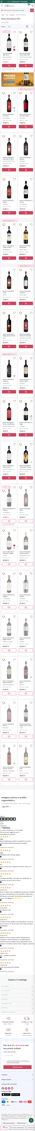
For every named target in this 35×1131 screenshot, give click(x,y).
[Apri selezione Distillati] (32, 1008)
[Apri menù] (2, 5)
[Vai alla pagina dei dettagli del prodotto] (9, 42)
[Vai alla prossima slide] (33, 1)
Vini (7, 14)
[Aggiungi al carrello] (9, 65)
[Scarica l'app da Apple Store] (6, 1094)
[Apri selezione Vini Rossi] (32, 987)
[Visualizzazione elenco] (32, 26)
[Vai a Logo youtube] (12, 1088)
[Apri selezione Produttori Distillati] (32, 1013)
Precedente (4, 834)
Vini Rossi (12, 14)
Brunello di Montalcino (17, 1127)
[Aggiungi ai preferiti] (14, 32)
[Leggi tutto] (10, 806)
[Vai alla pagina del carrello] (32, 6)
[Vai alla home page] (9, 5)
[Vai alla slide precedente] (1, 1)
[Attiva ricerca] (32, 10)
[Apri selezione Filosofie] (32, 1000)
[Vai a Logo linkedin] (9, 1088)
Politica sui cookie (21, 1123)
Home (2, 14)
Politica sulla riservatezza (13, 1062)
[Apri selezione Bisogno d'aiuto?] (32, 1079)
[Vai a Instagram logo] (6, 1088)
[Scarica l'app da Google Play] (15, 1094)
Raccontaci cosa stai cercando (14, 10)
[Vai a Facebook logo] (3, 1088)
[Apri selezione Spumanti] (32, 995)
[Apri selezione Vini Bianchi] (32, 991)
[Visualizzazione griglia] (27, 26)
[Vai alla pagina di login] (28, 6)
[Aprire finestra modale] (9, 521)
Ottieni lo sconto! (17, 1067)
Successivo (11, 834)
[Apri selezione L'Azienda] (32, 1075)
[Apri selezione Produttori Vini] (32, 1004)
